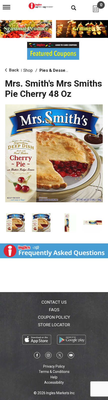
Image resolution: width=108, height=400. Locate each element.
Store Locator (54, 324)
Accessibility (54, 382)
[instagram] (48, 356)
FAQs (54, 309)
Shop (28, 70)
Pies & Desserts (55, 70)
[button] (15, 222)
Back (13, 70)
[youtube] (71, 356)
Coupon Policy (54, 317)
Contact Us (54, 302)
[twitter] (60, 356)
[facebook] (37, 356)
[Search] (70, 7)
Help (54, 377)
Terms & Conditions (54, 372)
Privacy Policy (54, 366)
